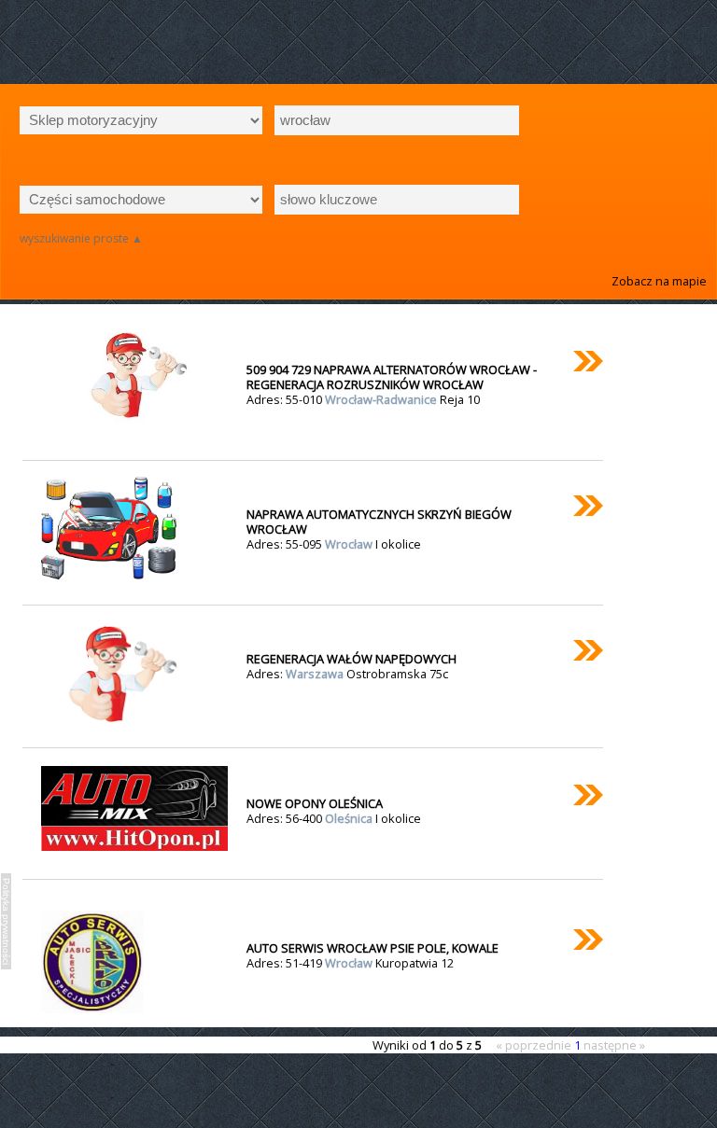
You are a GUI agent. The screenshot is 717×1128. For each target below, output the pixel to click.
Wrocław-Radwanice (382, 399)
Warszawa (316, 673)
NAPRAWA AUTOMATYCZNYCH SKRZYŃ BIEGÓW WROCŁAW (379, 521)
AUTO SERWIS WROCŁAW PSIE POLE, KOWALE (372, 948)
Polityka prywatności (6, 921)
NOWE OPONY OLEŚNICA (314, 803)
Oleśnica (350, 818)
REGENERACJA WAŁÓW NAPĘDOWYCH (351, 658)
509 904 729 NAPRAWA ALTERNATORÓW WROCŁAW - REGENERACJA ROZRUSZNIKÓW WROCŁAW (391, 377)
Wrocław (350, 544)
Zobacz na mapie (659, 280)
